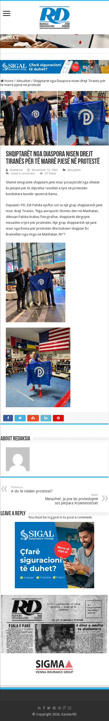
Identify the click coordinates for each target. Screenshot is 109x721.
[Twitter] (49, 708)
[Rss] (39, 708)
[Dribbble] (59, 708)
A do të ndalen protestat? (32, 489)
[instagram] (69, 708)
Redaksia (16, 170)
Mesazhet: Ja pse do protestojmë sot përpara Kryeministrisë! (71, 499)
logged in (55, 517)
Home (8, 81)
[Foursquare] (64, 708)
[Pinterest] (54, 708)
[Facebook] (44, 708)
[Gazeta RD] (55, 16)
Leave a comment (23, 173)
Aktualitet (23, 81)
